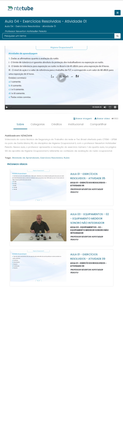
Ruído (67, 157)
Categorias (38, 124)
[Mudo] (105, 107)
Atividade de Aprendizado (25, 157)
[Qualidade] (115, 107)
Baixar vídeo (103, 118)
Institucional (75, 124)
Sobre (20, 124)
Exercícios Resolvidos (51, 157)
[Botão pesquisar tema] (117, 36)
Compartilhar (98, 124)
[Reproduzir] (7, 107)
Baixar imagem (84, 118)
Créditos (56, 124)
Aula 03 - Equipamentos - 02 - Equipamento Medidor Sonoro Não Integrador (89, 218)
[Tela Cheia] (110, 107)
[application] (61, 78)
